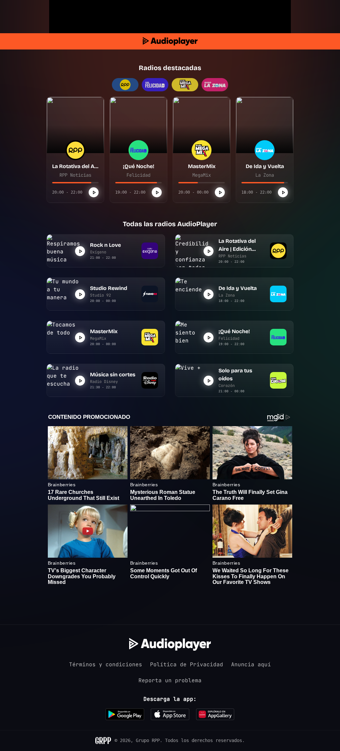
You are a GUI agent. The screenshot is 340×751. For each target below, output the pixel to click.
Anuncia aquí (251, 664)
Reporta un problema (170, 680)
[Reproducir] (94, 192)
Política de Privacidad (186, 664)
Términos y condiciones (105, 664)
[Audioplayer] (170, 41)
